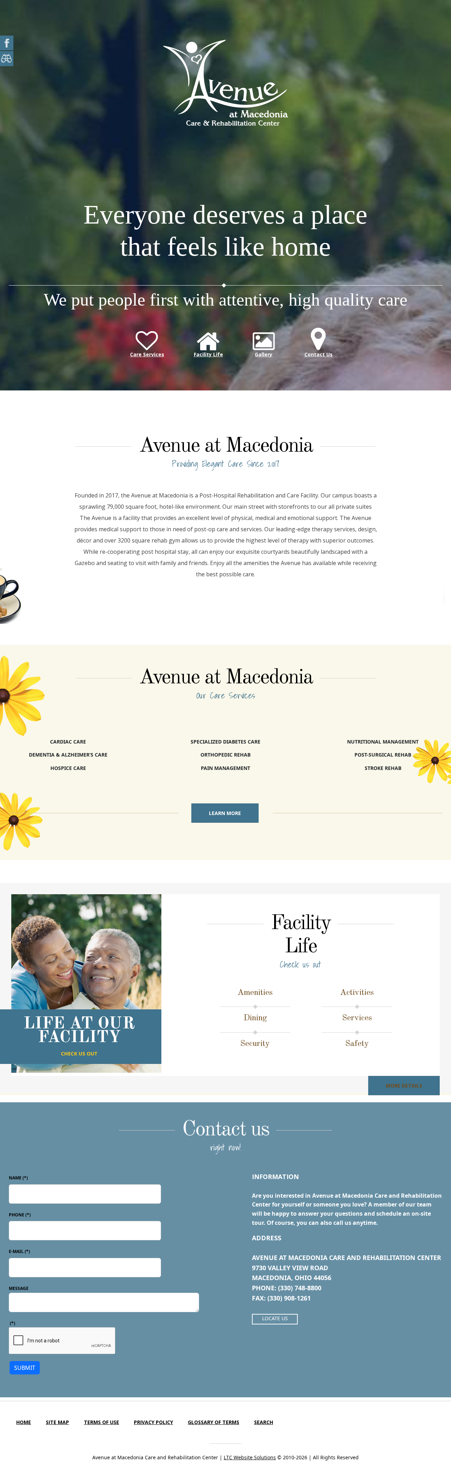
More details (404, 1085)
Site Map (57, 1422)
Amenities (255, 993)
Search (263, 1422)
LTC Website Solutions (250, 1457)
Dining (255, 1018)
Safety (357, 1044)
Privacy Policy (153, 1422)
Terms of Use (101, 1422)
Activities (357, 993)
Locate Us (275, 1318)
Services (357, 1018)
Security (255, 1044)
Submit (24, 1368)
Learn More (225, 813)
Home (23, 1422)
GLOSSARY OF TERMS (213, 1422)
